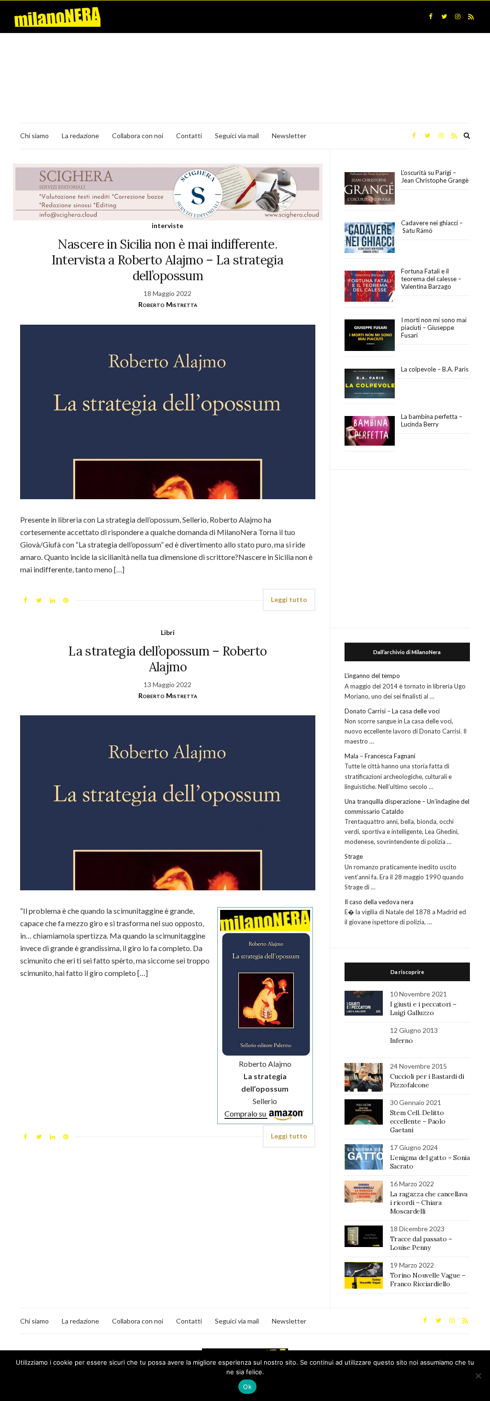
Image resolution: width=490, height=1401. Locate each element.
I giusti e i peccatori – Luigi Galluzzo (423, 1008)
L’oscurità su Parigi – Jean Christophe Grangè (434, 176)
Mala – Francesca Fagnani (380, 756)
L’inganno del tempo (372, 675)
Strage (354, 856)
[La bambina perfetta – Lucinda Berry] (370, 431)
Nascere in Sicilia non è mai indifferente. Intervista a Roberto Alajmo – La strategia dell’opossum (167, 260)
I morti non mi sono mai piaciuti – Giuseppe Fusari (434, 327)
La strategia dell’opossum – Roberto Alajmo (167, 659)
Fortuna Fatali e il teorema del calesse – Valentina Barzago (431, 278)
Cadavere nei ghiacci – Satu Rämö (432, 226)
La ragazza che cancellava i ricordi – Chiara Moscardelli (429, 1202)
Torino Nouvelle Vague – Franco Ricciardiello (428, 1279)
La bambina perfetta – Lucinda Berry (431, 420)
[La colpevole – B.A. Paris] (370, 383)
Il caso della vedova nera (379, 902)
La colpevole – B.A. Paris (434, 369)
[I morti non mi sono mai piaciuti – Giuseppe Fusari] (370, 335)
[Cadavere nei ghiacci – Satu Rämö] (370, 237)
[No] (478, 1375)
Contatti (189, 135)
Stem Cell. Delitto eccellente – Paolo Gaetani (417, 1121)
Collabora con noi (137, 135)
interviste (167, 225)
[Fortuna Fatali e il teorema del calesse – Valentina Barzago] (370, 286)
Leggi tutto (289, 599)
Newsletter (289, 135)
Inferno (401, 1040)
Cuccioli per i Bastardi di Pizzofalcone (427, 1080)
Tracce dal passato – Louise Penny (421, 1243)
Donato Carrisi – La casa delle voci (392, 711)
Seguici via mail (237, 135)
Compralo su (245, 1113)
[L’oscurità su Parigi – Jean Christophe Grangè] (370, 188)
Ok (247, 1386)
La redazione (80, 135)
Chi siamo (34, 135)
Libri (168, 632)
